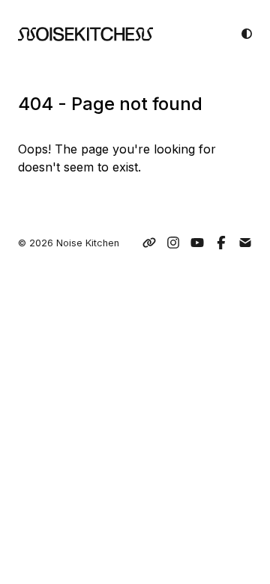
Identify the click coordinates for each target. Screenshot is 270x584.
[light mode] (247, 33)
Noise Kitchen (87, 243)
